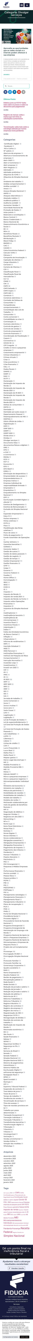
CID (5, 269)
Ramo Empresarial (11, 973)
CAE (5, 246)
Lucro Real (8, 750)
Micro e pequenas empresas (15, 777)
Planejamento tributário (13, 902)
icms (27, 1207)
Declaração (8, 381)
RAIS (5, 970)
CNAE (6, 281)
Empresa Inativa (10, 481)
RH (5, 1032)
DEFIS (6, 407)
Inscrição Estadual (11, 646)
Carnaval (7, 265)
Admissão (7, 170)
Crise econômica (10, 362)
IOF (5, 670)
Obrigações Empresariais (14, 843)
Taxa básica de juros (12, 1091)
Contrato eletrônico (12, 324)
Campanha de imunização (14, 258)
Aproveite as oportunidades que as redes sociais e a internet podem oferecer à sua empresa (16, 51)
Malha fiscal (8, 755)
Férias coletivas (10, 521)
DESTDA (7, 419)
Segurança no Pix (11, 1046)
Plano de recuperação (12, 904)
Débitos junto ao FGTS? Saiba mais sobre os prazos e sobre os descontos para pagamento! (16, 104)
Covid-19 (23, 1199)
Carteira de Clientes (11, 267)
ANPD (6, 193)
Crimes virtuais (10, 357)
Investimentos (9, 665)
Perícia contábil (10, 873)
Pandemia (8, 852)
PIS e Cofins (9, 149)
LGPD (6, 736)
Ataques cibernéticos (12, 196)
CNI (5, 284)
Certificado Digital (11, 144)
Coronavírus (8, 341)
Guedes (7, 575)
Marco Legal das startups (14, 760)
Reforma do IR (9, 996)
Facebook (8, 146)
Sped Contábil (9, 1079)
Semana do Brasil (11, 1051)
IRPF (5, 682)
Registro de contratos (12, 1006)
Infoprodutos (9, 639)
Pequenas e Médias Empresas (16, 867)
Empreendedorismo (12, 478)
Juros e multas (9, 706)
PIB (5, 883)
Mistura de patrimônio (13, 791)
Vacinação (8, 1136)
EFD (5, 466)
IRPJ (5, 687)
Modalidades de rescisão (13, 793)
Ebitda (6, 457)
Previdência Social (11, 916)
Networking (8, 819)
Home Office (9, 578)
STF (5, 1084)
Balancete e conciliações (13, 215)
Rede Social (8, 982)
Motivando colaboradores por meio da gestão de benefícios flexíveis (16, 804)
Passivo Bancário (10, 857)
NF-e (5, 821)
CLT (5, 279)
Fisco (6, 526)
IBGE (6, 585)
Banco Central (9, 217)
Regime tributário (11, 1003)
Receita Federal (10, 975)
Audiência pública (11, 201)
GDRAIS (7, 547)
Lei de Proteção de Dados (14, 720)
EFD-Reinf (8, 469)
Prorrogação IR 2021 (12, 954)
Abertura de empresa (12, 153)
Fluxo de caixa (9, 533)
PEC (5, 862)
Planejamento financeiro (14, 897)
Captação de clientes (12, 260)
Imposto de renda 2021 (13, 597)
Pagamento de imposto (13, 848)
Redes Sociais (9, 984)
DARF (6, 374)
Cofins (22, 1192)
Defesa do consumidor (13, 405)
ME (5, 762)
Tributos (7, 1132)
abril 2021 (7, 1175)
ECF (5, 462)
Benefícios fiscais (10, 234)
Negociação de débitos (13, 812)
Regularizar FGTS (10, 1015)
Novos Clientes (10, 836)
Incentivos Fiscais (11, 625)
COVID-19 (7, 343)
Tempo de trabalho (11, 1096)
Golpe (6, 568)
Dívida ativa (8, 436)
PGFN (6, 881)
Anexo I (7, 189)
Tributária (8, 1129)
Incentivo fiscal (10, 622)
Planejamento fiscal (12, 900)
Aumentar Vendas (11, 205)
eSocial (6, 502)
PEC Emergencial (11, 864)
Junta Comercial (10, 701)
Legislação (8, 717)
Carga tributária (10, 262)
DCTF (6, 379)
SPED (6, 1077)
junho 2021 (8, 1170)
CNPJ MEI (7, 293)
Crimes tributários (11, 355)
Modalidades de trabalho (14, 795)
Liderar (6, 741)
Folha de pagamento (12, 535)
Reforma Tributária (11, 1001)
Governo (7, 570)
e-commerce (9, 455)
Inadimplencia (9, 613)
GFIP (5, 566)
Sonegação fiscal (10, 1075)
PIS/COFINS (8, 888)
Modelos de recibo (11, 800)
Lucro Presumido (11, 748)
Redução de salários (12, 994)
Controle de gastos (11, 326)
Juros (6, 703)
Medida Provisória (11, 765)
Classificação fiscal (11, 272)
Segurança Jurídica (11, 1044)
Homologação (9, 580)
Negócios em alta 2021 (13, 817)
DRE (5, 447)
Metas (6, 772)
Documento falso (11, 443)
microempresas (8, 1225)
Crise (6, 360)
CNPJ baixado (9, 288)
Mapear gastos (9, 758)
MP (5, 810)
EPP (5, 497)
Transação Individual (12, 1117)
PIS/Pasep (8, 890)
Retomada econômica (12, 1030)
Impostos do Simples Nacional (16, 608)
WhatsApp (8, 1146)
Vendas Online (9, 1141)
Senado (7, 1053)
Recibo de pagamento (12, 977)
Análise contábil (10, 186)
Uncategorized (9, 1134)
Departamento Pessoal (13, 414)
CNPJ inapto (9, 291)
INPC (6, 644)
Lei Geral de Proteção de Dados (16, 725)
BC (5, 229)
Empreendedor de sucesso (14, 476)
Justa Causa (8, 710)
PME (5, 909)
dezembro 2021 (10, 1156)
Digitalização (9, 424)
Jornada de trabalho (12, 698)
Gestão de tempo (11, 559)
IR (4, 677)
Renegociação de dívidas (13, 1018)
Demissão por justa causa (14, 412)
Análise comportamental (14, 184)
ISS (5, 694)
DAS (5, 376)
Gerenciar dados (10, 549)
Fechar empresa (10, 518)
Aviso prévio (8, 212)
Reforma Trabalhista (12, 999)
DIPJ (5, 426)
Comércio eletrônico (12, 298)
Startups (7, 1082)
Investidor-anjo (10, 663)
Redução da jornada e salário (15, 987)
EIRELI (6, 471)
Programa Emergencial (13, 926)
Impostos (7, 606)
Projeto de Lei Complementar (16, 947)
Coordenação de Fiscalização (15, 336)
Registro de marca (11, 1011)
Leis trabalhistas (10, 734)
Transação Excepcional (13, 1115)
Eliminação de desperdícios (15, 474)
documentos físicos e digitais (15, 445)
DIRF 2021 (7, 428)
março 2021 (8, 1178)
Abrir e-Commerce (11, 163)
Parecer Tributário (11, 855)
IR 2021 (6, 679)
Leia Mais (6, 110)
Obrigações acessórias (13, 840)
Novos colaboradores (12, 838)
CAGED (6, 248)
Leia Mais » (7, 74)
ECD (5, 459)
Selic (5, 1049)
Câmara (7, 255)
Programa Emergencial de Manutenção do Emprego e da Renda (16, 930)
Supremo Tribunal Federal (14, 1087)
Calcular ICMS (9, 253)
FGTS (6, 523)
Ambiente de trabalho (12, 182)
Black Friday (8, 241)
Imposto (7, 592)
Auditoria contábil (11, 203)
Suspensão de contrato (13, 1089)
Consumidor (9, 315)
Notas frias (8, 829)
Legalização (8, 715)
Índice (6, 630)
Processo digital (10, 919)
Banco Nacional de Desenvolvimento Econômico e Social (16, 224)
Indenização (8, 627)
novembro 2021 (10, 1159)
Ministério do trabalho (12, 788)
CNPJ (6, 286)
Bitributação (9, 239)
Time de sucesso (10, 1103)
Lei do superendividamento (15, 722)
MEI (5, 769)
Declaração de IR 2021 (12, 393)
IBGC (6, 582)
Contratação (9, 322)
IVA (5, 696)
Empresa (26, 1202)
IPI (5, 672)
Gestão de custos (10, 551)
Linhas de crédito (11, 743)
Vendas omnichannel (12, 1139)
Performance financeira (13, 871)
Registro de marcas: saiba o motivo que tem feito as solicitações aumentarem (14, 117)
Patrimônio (8, 859)
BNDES (6, 243)
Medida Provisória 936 (12, 767)
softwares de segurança (13, 1072)
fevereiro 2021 (9, 1180)
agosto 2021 (8, 1166)
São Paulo (8, 1034)
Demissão (8, 409)
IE (4, 589)
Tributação (8, 1127)
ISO (5, 691)
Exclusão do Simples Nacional (16, 509)
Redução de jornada (12, 989)
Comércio (7, 296)
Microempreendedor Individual (16, 781)
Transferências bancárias (14, 1122)
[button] (22, 5)
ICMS (6, 587)
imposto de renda (11, 1210)
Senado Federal (10, 1056)
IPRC (5, 675)
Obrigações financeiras (13, 845)
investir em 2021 (10, 668)
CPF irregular (9, 345)
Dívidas (6, 438)
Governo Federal (10, 573)
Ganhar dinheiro (10, 542)
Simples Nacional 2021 (12, 1060)
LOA (5, 746)
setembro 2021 (9, 1163)
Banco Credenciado (11, 220)
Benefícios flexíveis (11, 236)
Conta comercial (10, 317)
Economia (8, 464)
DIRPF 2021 (8, 433)
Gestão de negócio (11, 556)
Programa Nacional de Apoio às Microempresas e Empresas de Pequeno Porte (16, 942)
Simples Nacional (10, 1058)
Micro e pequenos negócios (15, 779)
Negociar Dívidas (10, 814)
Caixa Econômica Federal (14, 250)
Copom (7, 338)
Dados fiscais (9, 369)
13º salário (8, 151)
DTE (5, 450)
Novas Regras (9, 833)
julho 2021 (7, 1168)
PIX (5, 892)
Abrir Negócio (9, 168)
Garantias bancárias (12, 544)
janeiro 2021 (8, 1182)
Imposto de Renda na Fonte (15, 599)
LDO (5, 713)
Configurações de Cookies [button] (10, 1337)
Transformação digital (12, 1125)
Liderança (7, 739)
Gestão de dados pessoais (14, 554)
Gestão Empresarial (11, 561)
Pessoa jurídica (10, 878)
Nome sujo (8, 824)
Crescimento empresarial (14, 353)
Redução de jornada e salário (15, 992)
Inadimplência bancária (13, 615)
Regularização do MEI (12, 1013)
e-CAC (6, 452)
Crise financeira (10, 364)
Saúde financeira (10, 1037)
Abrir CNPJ (8, 160)
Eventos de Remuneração (14, 507)
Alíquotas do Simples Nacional (16, 177)
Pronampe (8, 951)
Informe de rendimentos (13, 641)
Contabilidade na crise (13, 319)
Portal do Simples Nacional (14, 914)
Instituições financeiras (13, 653)
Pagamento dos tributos (13, 850)
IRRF (5, 689)
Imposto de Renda (11, 594)
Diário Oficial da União (13, 421)
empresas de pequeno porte (12, 1204)
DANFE (6, 371)
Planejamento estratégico (14, 895)
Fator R (7, 516)
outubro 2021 (9, 1161)
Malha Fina (8, 753)
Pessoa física (9, 876)
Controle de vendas (11, 329)
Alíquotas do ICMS (11, 175)
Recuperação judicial (12, 980)
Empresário (8, 488)
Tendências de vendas (12, 1098)
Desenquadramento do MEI (15, 417)
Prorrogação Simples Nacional (16, 956)
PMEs (6, 911)
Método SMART (10, 774)
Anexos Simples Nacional (14, 191)
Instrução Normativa (12, 660)
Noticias (7, 831)
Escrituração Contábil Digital (15, 500)
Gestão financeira (11, 563)
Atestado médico (10, 198)
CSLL (6, 367)
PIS (5, 885)
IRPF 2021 (7, 684)
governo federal (18, 1207)
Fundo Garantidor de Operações (16, 537)
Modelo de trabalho (11, 798)
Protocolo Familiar (11, 961)
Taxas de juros (9, 1094)
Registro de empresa (12, 1008)
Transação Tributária (12, 1120)
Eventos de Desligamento (14, 504)
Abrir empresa (9, 165)
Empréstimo (9, 490)
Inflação (7, 637)
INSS (5, 649)
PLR (5, 907)
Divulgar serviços (10, 440)
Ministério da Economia (13, 786)
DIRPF (6, 431)
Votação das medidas (12, 1144)
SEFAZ (6, 1041)
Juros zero (8, 708)
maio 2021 (8, 1173)
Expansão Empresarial (13, 514)
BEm (5, 231)
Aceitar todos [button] (24, 1337)
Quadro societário (11, 968)
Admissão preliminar (12, 172)
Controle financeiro (11, 334)
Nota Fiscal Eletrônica (12, 826)
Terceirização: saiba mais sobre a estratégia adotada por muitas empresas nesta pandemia (16, 129)
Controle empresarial (12, 331)
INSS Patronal (9, 651)
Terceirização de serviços (14, 1101)
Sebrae (6, 1039)
